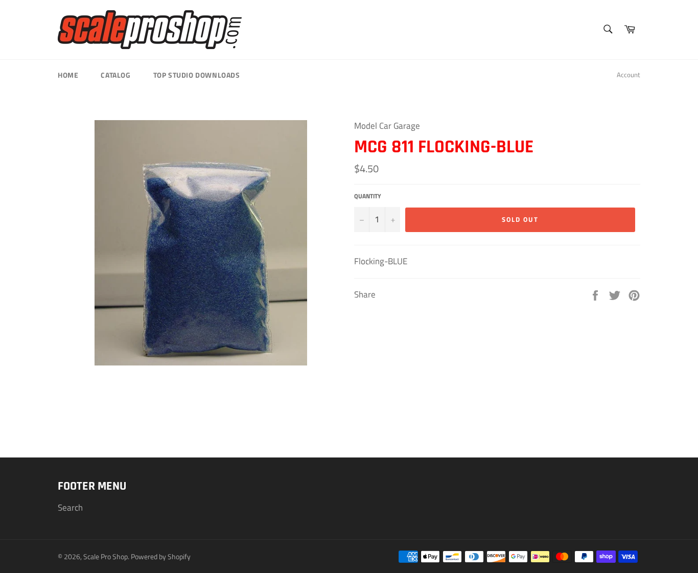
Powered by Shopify (161, 557)
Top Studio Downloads (196, 75)
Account (628, 75)
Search (70, 507)
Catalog (115, 75)
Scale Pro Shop (105, 557)
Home (68, 75)
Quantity (367, 196)
